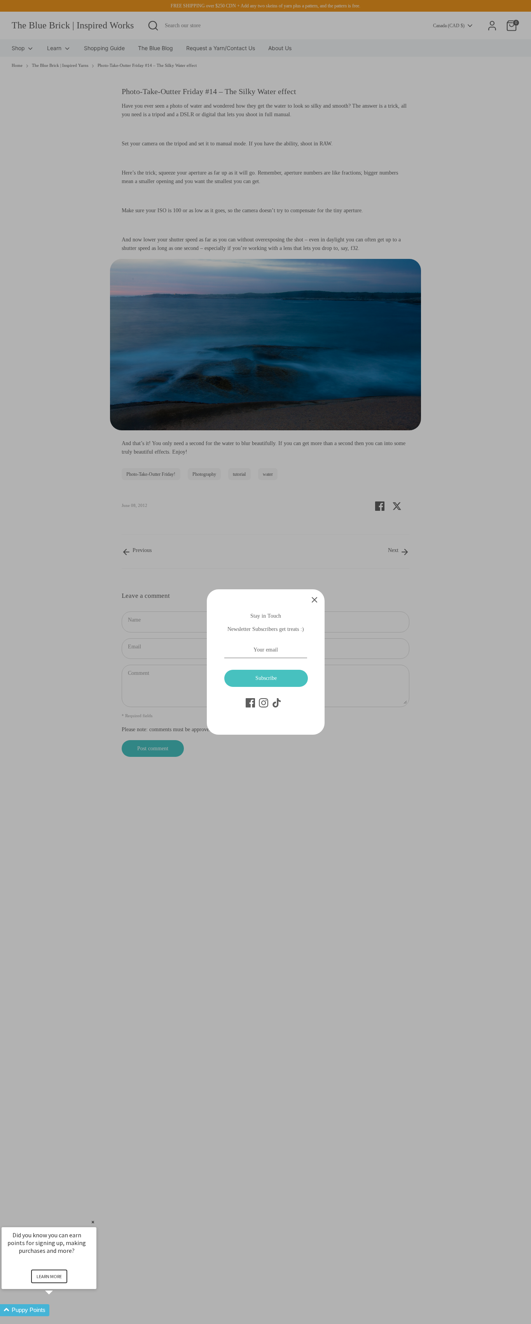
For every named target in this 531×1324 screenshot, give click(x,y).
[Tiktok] (276, 702)
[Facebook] (250, 702)
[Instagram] (263, 702)
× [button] (92, 1222)
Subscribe (266, 678)
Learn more (49, 1276)
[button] (58, 1310)
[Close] (314, 599)
